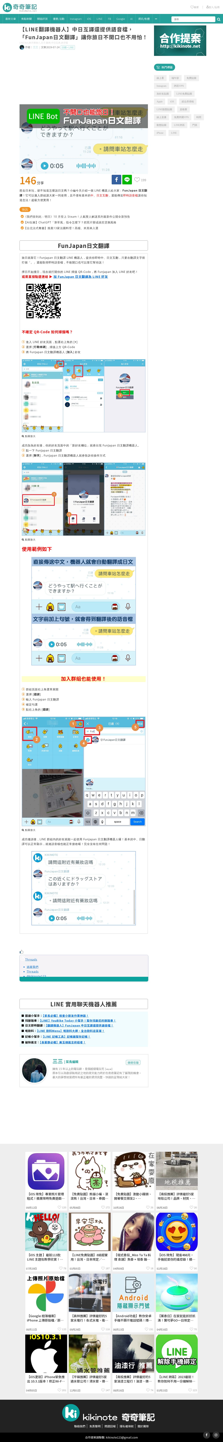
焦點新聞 (26, 19)
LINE (99, 19)
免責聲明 (95, 1426)
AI (131, 19)
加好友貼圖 (163, 93)
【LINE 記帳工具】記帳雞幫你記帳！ (67, 1036)
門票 (194, 125)
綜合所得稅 (188, 101)
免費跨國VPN (181, 117)
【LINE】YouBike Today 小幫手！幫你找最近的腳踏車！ (78, 1020)
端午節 (175, 78)
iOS (89, 19)
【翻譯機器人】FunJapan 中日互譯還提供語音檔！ (80, 1025)
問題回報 (110, 1426)
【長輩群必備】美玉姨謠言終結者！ (63, 1042)
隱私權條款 (127, 1426)
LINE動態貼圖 (164, 109)
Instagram (76, 19)
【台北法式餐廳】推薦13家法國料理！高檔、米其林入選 (61, 228)
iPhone (160, 133)
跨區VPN (179, 86)
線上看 (160, 78)
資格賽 (183, 109)
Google (120, 19)
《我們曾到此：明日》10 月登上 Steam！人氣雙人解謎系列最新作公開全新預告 (77, 217)
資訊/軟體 (144, 19)
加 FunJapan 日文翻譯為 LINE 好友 (80, 276)
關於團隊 (143, 1426)
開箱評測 (42, 19)
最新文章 (10, 19)
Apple (160, 101)
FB (109, 19)
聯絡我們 (79, 1426)
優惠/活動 (58, 19)
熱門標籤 (167, 67)
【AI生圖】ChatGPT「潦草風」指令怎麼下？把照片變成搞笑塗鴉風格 (70, 222)
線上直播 (161, 117)
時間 (198, 117)
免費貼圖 (191, 78)
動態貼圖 (161, 125)
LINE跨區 (179, 125)
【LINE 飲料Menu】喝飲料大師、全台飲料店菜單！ (71, 1031)
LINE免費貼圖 (184, 93)
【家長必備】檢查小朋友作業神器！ (66, 1016)
